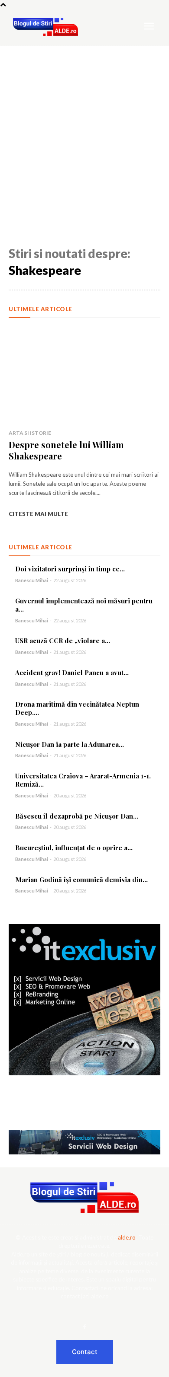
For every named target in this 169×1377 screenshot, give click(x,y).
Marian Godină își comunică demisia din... (81, 879)
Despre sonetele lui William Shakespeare (66, 450)
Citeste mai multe (38, 513)
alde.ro (127, 1237)
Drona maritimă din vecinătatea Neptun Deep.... (77, 708)
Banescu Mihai (31, 580)
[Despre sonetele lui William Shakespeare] (84, 375)
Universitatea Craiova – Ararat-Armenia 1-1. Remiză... (83, 779)
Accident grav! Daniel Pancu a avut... (72, 672)
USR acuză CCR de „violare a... (62, 640)
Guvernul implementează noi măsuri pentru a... (84, 604)
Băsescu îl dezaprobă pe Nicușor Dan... (76, 816)
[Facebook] (84, 1327)
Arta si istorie (30, 433)
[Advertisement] (84, 135)
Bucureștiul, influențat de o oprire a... (74, 847)
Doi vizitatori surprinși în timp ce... (70, 568)
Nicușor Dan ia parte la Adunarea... (69, 744)
